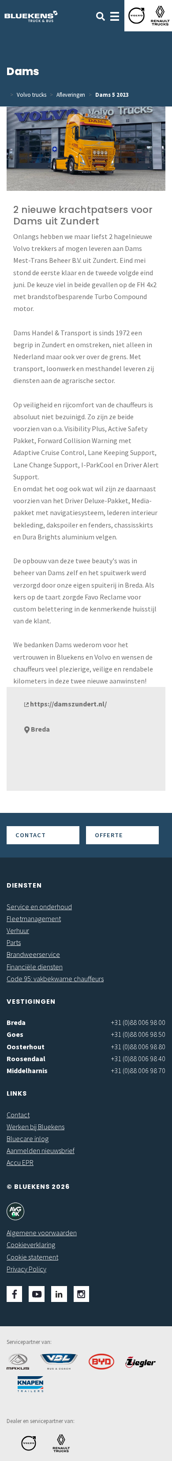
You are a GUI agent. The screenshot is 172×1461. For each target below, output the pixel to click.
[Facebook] (14, 1294)
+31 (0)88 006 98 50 (138, 1034)
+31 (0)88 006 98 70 (138, 1070)
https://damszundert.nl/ (68, 703)
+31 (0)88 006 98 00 (138, 1022)
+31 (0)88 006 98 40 (138, 1058)
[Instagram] (81, 1294)
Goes (15, 1034)
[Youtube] (37, 1294)
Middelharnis (27, 1070)
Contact (30, 835)
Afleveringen (70, 94)
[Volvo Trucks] (136, 16)
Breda (16, 1022)
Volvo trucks (31, 94)
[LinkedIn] (59, 1294)
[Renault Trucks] (160, 16)
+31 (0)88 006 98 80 (138, 1046)
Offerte (109, 835)
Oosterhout (26, 1046)
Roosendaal (26, 1058)
